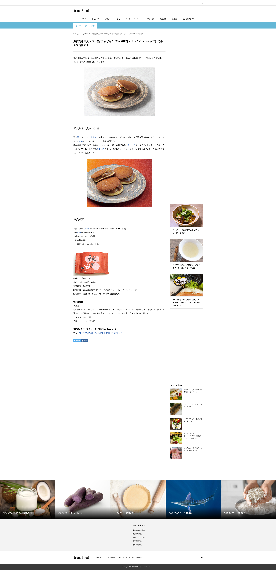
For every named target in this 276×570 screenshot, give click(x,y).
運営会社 (139, 557)
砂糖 (87, 228)
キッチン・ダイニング (133, 19)
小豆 (79, 232)
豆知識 (174, 19)
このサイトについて (100, 557)
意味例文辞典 (137, 545)
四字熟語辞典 (137, 541)
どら (81, 141)
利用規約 (113, 557)
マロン (99, 149)
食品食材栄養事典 (188, 19)
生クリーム (130, 145)
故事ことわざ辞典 (139, 537)
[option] (27, 499)
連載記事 (163, 19)
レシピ (118, 19)
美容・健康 (150, 19)
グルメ (107, 19)
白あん (94, 137)
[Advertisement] (186, 119)
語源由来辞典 (137, 534)
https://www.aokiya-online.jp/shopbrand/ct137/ (100, 332)
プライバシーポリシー (126, 557)
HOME (84, 19)
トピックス (95, 19)
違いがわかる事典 (139, 530)
